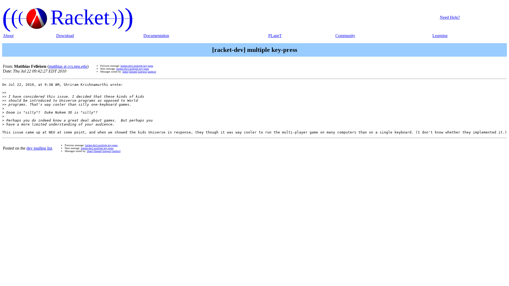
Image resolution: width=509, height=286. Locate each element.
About (8, 35)
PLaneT (275, 35)
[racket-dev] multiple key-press (137, 65)
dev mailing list (39, 148)
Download (65, 35)
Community (345, 35)
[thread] (133, 71)
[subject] (142, 71)
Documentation (156, 35)
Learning (439, 35)
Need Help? (450, 17)
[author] (152, 71)
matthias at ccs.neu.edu (68, 66)
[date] (125, 71)
